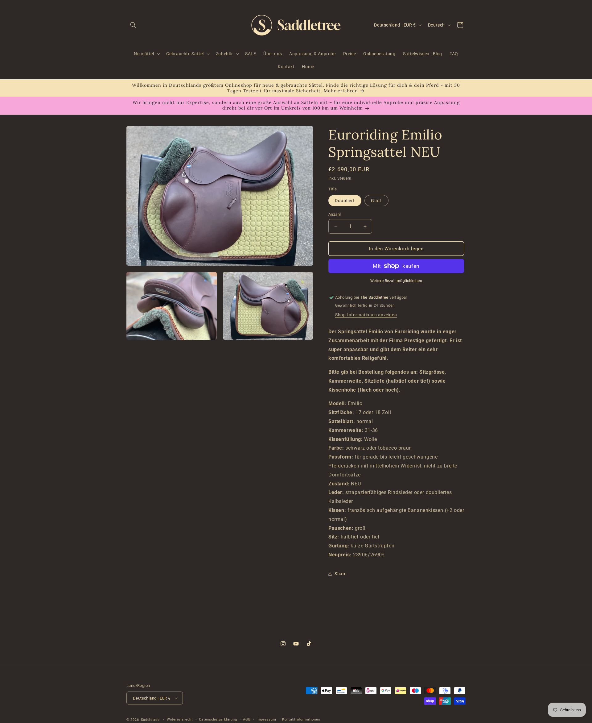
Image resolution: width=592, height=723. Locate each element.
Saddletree (150, 720)
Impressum (266, 719)
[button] (133, 25)
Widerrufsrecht (180, 719)
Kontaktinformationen (301, 719)
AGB (246, 719)
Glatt (376, 200)
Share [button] (341, 573)
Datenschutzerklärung (218, 719)
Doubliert (345, 200)
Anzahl (334, 214)
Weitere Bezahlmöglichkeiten (396, 281)
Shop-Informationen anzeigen (366, 314)
